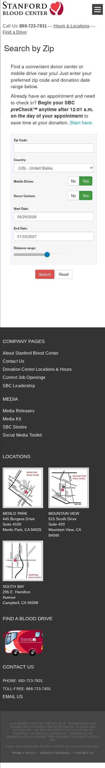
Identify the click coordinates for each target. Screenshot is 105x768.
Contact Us (13, 361)
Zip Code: (21, 140)
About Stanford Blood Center (31, 353)
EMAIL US (13, 696)
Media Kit (12, 419)
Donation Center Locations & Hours (37, 369)
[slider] (47, 254)
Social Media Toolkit (22, 435)
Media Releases (18, 411)
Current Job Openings (24, 377)
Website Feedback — (57, 753)
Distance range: (25, 248)
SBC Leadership (19, 385)
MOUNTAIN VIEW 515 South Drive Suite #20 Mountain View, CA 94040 (64, 524)
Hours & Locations (72, 26)
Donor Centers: (25, 196)
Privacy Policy (24, 753)
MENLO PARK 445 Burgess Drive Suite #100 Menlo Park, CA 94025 (22, 521)
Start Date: (21, 208)
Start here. (81, 122)
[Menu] (97, 9)
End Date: (21, 228)
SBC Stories (15, 427)
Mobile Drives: (24, 181)
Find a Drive (15, 32)
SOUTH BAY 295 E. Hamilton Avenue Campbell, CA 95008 (20, 594)
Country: (20, 159)
